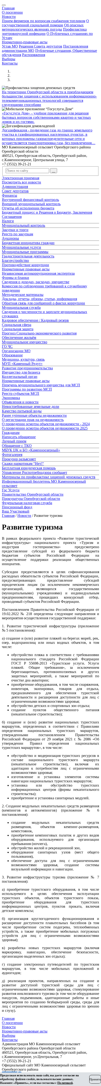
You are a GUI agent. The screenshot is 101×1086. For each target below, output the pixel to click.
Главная (8, 8)
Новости (9, 17)
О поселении (12, 12)
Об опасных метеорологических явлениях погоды (43, 27)
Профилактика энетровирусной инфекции (44, 31)
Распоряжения (33, 55)
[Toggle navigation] (4, 5)
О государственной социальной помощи (45, 23)
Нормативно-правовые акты (24, 42)
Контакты (10, 63)
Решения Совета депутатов (40, 46)
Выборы (8, 59)
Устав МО (10, 46)
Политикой (65, 1083)
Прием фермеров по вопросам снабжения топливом (43, 21)
